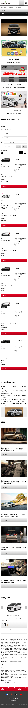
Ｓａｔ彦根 (3, 220)
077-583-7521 (4, 364)
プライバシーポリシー (14, 698)
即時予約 (4, 186)
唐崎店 (2, 255)
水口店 (2, 290)
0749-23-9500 (4, 222)
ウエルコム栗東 (4, 181)
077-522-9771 (4, 257)
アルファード (4, 10)
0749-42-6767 (4, 329)
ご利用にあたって (14, 700)
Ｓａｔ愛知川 (4, 327)
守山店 (2, 362)
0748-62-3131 (4, 292)
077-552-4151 (4, 183)
